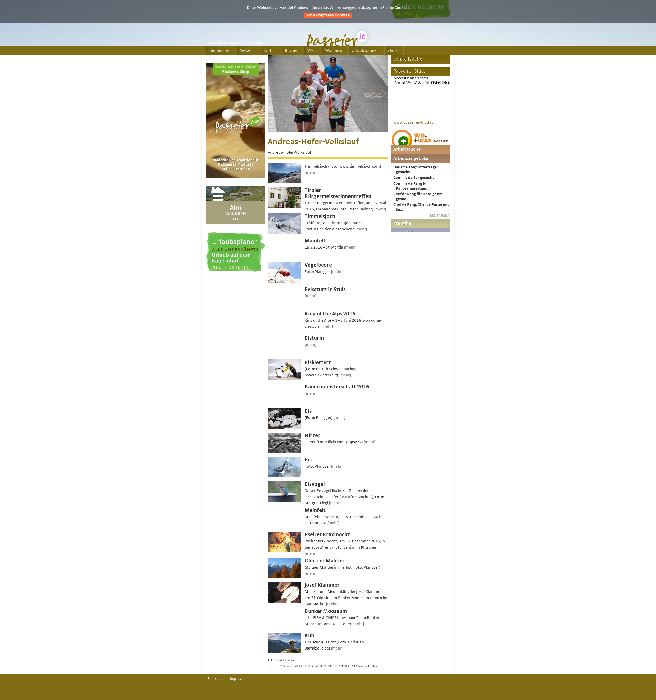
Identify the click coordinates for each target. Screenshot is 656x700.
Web (311, 50)
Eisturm (314, 338)
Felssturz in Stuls (325, 289)
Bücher (291, 50)
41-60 (310, 666)
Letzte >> (373, 666)
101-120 (338, 666)
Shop (392, 50)
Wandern (333, 50)
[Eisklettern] (284, 379)
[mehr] (311, 172)
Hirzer (312, 435)
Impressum (239, 679)
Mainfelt (315, 240)
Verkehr (247, 50)
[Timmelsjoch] (284, 233)
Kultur (269, 50)
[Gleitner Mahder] (284, 577)
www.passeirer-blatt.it (413, 122)
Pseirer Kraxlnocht (327, 534)
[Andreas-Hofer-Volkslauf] (328, 130)
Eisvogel (315, 484)
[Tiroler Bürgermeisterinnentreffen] (284, 206)
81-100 (328, 666)
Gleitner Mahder (325, 560)
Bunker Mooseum (326, 611)
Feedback (254, 43)
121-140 (350, 666)
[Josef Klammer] (284, 601)
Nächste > (361, 666)
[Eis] (284, 427)
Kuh (309, 635)
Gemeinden (220, 50)
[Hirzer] (284, 452)
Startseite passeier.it (224, 43)
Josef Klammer (322, 585)
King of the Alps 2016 (330, 313)
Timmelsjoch (320, 216)
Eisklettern (318, 362)
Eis (308, 411)
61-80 (319, 666)
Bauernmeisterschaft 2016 (337, 386)
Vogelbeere (318, 265)
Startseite (215, 679)
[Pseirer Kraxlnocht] (284, 551)
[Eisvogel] (284, 500)
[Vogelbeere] (284, 281)
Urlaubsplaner (365, 50)
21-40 (302, 666)
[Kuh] (284, 652)
